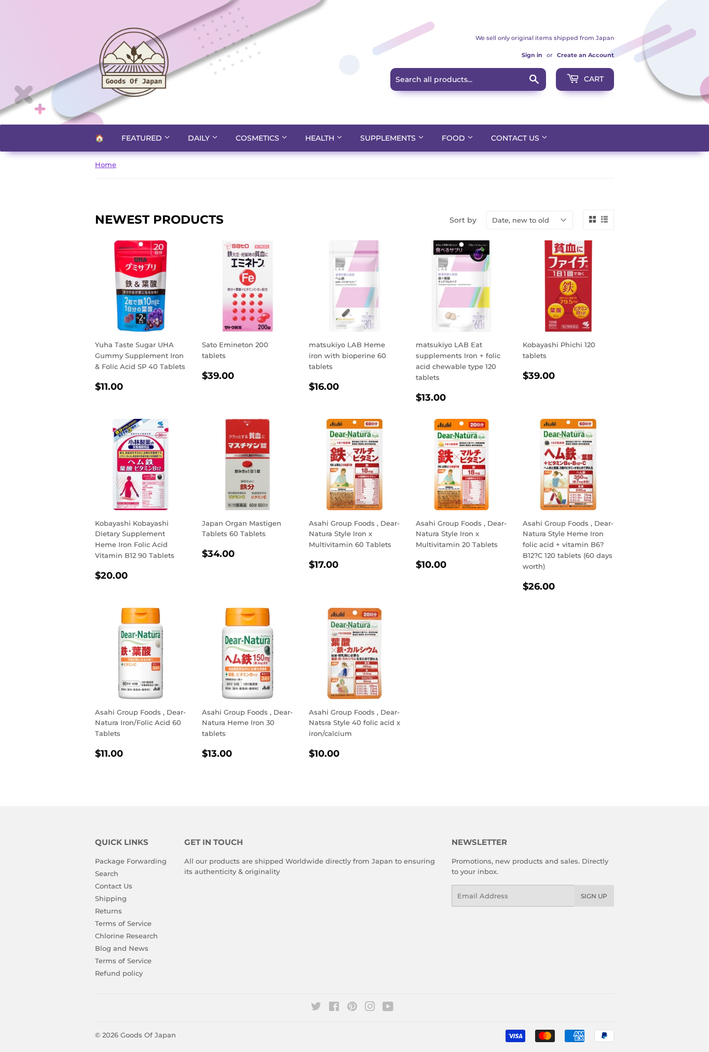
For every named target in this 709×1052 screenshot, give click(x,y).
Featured (142, 138)
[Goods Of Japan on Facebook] (334, 1008)
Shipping (111, 898)
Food (454, 138)
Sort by (462, 220)
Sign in (532, 55)
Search (106, 873)
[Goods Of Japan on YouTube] (388, 1008)
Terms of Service (123, 923)
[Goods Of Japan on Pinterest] (352, 1008)
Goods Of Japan (148, 1035)
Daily (200, 138)
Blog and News (121, 948)
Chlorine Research (126, 936)
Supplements (389, 138)
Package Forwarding (131, 861)
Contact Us (516, 138)
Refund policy (119, 973)
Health (320, 138)
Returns (108, 911)
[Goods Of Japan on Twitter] (316, 1008)
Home (105, 164)
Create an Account (585, 55)
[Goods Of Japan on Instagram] (370, 1008)
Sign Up (594, 896)
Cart (593, 79)
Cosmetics (258, 138)
